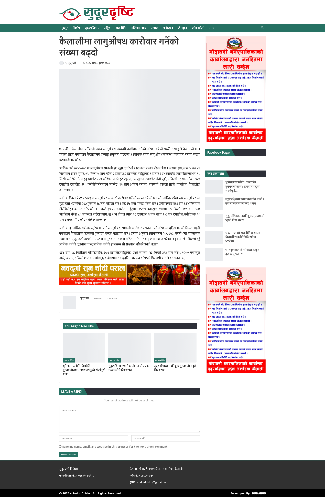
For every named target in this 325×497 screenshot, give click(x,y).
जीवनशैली (198, 28)
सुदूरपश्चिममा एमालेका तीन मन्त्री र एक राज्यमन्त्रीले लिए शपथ (244, 201)
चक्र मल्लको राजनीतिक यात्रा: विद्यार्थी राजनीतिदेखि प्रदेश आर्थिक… (242, 237)
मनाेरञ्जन (168, 28)
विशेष (76, 28)
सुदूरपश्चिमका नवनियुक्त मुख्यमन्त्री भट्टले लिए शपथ (245, 218)
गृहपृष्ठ (64, 28)
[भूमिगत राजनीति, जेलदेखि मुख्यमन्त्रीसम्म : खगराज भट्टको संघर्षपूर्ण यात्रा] (84, 348)
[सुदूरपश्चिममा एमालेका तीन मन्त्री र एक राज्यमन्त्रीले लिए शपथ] (129, 348)
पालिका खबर (138, 28)
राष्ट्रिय (107, 28)
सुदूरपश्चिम (91, 28)
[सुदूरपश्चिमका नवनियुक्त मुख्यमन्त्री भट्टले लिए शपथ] (175, 348)
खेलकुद (182, 28)
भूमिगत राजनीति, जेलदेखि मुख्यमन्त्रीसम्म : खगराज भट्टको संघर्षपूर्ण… (242, 187)
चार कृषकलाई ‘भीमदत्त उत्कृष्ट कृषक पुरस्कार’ (242, 252)
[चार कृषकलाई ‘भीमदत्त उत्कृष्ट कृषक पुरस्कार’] (214, 254)
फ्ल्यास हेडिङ (69, 360)
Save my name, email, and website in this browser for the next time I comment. (115, 446)
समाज (154, 28)
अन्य (211, 28)
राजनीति (121, 28)
